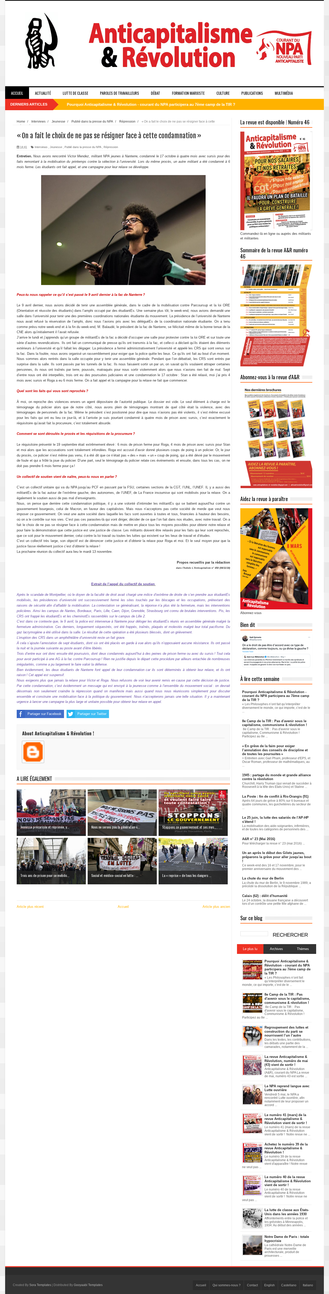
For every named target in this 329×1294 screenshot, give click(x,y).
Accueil (17, 93)
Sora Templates (40, 1285)
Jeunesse (56, 147)
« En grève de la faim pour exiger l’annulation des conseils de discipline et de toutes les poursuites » (275, 750)
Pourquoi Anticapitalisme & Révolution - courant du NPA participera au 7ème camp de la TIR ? (151, 104)
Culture (223, 93)
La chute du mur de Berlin (263, 878)
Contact (252, 1285)
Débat (155, 93)
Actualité (43, 93)
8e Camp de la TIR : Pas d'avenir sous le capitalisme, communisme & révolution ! (274, 723)
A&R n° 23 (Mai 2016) (258, 839)
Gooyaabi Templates (88, 1285)
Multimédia (284, 93)
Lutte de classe (75, 93)
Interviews (41, 147)
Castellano (288, 1285)
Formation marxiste (188, 93)
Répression (111, 147)
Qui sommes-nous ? (227, 1285)
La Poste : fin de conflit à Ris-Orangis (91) (275, 796)
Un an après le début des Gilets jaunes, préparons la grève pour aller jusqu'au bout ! (276, 857)
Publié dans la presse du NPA (83, 147)
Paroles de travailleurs (119, 93)
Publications (252, 93)
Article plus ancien (216, 907)
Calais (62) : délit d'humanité (264, 896)
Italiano (308, 1285)
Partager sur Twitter (91, 714)
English (269, 1285)
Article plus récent (30, 907)
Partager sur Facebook (44, 714)
